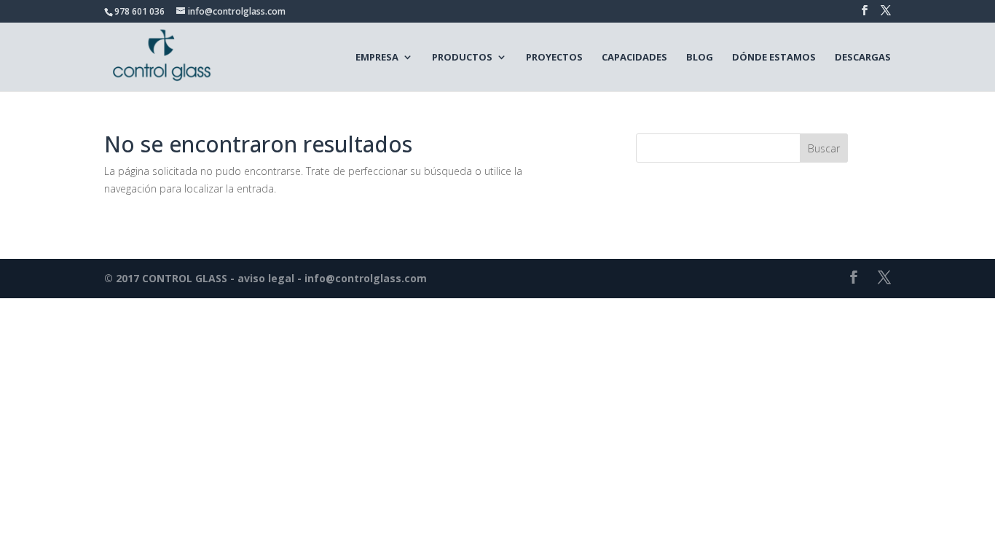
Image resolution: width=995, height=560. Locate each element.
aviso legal (265, 278)
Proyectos (554, 56)
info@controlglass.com (365, 278)
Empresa (376, 56)
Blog (699, 56)
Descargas (863, 56)
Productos (462, 56)
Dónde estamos (774, 56)
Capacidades (634, 56)
